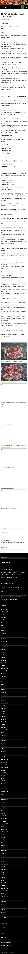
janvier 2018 (3, 853)
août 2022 (3, 705)
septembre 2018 (4, 832)
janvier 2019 (3, 821)
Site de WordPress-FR (6, 945)
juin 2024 (3, 652)
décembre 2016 (4, 888)
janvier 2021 (3, 756)
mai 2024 (3, 654)
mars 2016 (3, 912)
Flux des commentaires (6, 942)
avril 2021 (3, 748)
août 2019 (3, 802)
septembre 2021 (4, 735)
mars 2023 (3, 687)
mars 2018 (3, 848)
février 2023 (3, 689)
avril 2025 (3, 625)
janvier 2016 (3, 917)
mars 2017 (3, 880)
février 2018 (3, 850)
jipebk (7, 19)
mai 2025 (3, 622)
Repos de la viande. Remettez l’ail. (9, 508)
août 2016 (3, 899)
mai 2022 (3, 713)
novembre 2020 (4, 762)
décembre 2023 (4, 668)
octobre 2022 (4, 700)
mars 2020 (3, 783)
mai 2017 (3, 874)
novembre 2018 (4, 826)
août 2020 (3, 770)
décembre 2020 (4, 759)
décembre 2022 (4, 695)
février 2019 (3, 818)
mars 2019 (3, 815)
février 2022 (3, 721)
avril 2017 (3, 877)
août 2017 (3, 866)
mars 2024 (3, 660)
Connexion (3, 937)
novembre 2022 (4, 697)
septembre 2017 (4, 864)
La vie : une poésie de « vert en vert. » (14, 594)
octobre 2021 (4, 732)
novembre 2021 (4, 730)
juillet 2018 (3, 837)
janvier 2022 (3, 724)
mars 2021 (3, 751)
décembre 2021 (4, 727)
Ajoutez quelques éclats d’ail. (8, 382)
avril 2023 (3, 684)
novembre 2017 (4, 858)
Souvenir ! (3, 566)
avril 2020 (3, 781)
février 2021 (3, 754)
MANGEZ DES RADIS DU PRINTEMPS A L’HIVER (12, 541)
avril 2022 (3, 716)
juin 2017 (3, 872)
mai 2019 (3, 810)
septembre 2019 (4, 799)
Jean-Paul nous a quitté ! (6, 569)
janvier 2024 (3, 665)
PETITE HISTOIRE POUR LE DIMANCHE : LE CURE (13, 572)
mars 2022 (3, 719)
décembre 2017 (4, 856)
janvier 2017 (3, 885)
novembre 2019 (4, 794)
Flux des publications (5, 940)
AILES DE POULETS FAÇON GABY (10, 577)
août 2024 (3, 646)
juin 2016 (3, 904)
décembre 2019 (4, 791)
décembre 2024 (4, 636)
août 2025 (3, 614)
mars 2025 (3, 628)
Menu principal (26, 7)
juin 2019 (3, 807)
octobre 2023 (4, 673)
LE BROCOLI (5, 546)
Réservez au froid (5, 424)
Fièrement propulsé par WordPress (7, 952)
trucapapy (4, 7)
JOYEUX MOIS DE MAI (11, 599)
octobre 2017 (4, 861)
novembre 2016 (4, 891)
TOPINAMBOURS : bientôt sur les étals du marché (12, 575)
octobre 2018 (4, 829)
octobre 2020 (4, 764)
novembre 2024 (4, 638)
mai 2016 (3, 907)
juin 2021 (3, 743)
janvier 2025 (3, 633)
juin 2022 (3, 711)
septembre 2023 (4, 676)
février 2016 (3, 915)
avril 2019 (3, 813)
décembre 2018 (4, 823)
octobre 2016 (4, 893)
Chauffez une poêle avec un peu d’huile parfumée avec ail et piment (14, 446)
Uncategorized (4, 927)
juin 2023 (3, 679)
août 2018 (3, 834)
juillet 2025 (3, 617)
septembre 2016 (4, 896)
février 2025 (3, 630)
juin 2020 (3, 775)
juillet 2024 (3, 649)
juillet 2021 (3, 740)
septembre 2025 (4, 611)
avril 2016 (3, 909)
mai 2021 (3, 746)
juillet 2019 (3, 805)
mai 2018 (3, 842)
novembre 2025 (4, 609)
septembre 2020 (4, 767)
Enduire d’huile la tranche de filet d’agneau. (12, 361)
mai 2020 (3, 778)
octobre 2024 (4, 641)
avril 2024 (3, 657)
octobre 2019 (4, 797)
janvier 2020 (3, 789)
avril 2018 (3, 845)
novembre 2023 (4, 671)
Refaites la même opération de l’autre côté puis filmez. (14, 403)
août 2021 (3, 738)
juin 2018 (3, 840)
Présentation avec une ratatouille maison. (11, 529)
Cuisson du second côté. (7, 488)
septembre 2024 (4, 644)
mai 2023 (3, 681)
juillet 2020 (3, 772)
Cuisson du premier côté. (7, 467)
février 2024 (3, 662)
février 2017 (3, 882)
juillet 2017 (3, 869)
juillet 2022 (3, 708)
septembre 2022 (4, 703)
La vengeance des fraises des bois (14, 587)
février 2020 (3, 786)
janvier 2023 (3, 692)
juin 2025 (3, 620)
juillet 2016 (3, 901)
